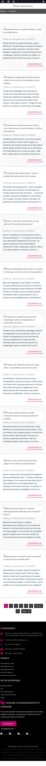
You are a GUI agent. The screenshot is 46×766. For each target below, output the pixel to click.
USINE (2, 698)
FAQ (1, 689)
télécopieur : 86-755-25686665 (15, 648)
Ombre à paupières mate (11, 758)
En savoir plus (34, 64)
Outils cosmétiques (6, 672)
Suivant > (38, 606)
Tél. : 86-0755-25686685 (12, 644)
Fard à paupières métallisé (14, 755)
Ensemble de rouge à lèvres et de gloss (28, 752)
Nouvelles (12, 11)
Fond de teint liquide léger (33, 758)
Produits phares (9, 749)
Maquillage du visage (7, 663)
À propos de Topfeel (6, 686)
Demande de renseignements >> (8, 724)
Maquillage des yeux (6, 666)
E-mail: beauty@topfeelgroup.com (16, 640)
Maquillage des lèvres (7, 669)
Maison (3, 11)
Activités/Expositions (6, 692)
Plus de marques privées (8, 675)
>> (18, 611)
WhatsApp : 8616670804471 (13, 653)
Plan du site (22, 749)
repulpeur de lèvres (34, 755)
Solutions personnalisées (8, 695)
